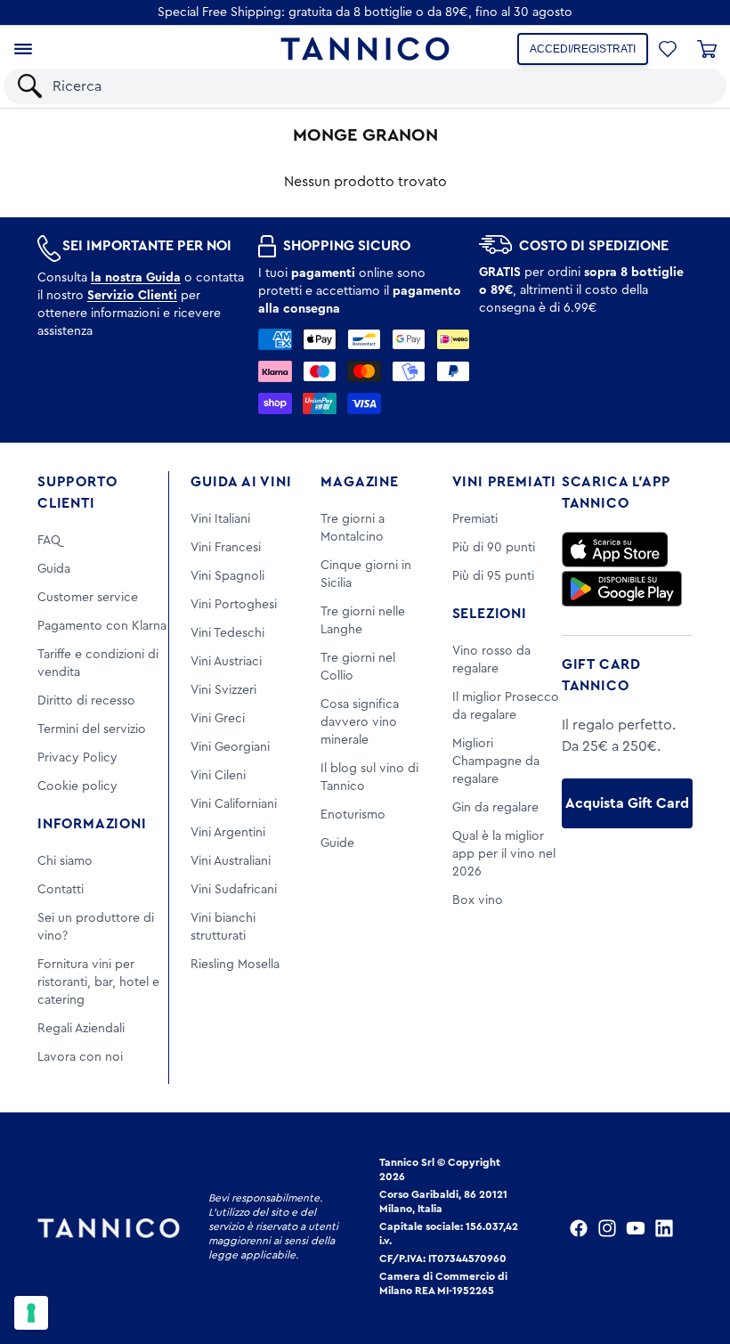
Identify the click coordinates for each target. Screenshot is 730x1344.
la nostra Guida (136, 278)
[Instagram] (607, 1228)
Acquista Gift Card (627, 803)
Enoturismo (352, 815)
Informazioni (92, 824)
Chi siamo (65, 861)
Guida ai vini (241, 482)
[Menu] (23, 49)
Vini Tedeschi (227, 633)
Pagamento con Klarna (101, 626)
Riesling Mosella (235, 964)
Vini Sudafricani (234, 890)
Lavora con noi (80, 1057)
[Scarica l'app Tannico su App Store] (615, 549)
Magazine (359, 482)
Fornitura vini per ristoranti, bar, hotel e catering (98, 982)
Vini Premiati (504, 482)
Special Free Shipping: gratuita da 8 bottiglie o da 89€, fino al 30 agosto (365, 12)
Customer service (87, 597)
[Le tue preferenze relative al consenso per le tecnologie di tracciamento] (31, 1313)
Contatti (60, 890)
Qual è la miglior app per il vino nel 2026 (504, 854)
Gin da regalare (495, 808)
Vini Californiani (234, 804)
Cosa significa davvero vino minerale (359, 722)
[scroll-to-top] (692, 1257)
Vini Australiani (231, 861)
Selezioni (489, 614)
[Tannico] (365, 49)
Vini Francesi (226, 548)
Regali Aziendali (81, 1028)
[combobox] (380, 86)
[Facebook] (578, 1228)
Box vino (477, 900)
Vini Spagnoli (227, 576)
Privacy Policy (77, 758)
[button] (667, 49)
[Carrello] (706, 49)
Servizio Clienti (132, 295)
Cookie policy (77, 786)
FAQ (49, 540)
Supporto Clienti (77, 492)
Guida (53, 569)
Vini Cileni (218, 776)
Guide (337, 843)
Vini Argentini (228, 833)
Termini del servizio (91, 729)
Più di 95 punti (493, 576)
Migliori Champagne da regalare (495, 761)
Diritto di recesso (86, 701)
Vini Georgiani (230, 747)
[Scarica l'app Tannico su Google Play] (622, 589)
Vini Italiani (220, 519)
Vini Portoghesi (234, 605)
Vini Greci (218, 719)
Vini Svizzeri (223, 690)
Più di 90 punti (493, 548)
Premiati (475, 519)
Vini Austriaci (226, 662)
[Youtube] (635, 1228)
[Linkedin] (664, 1228)
